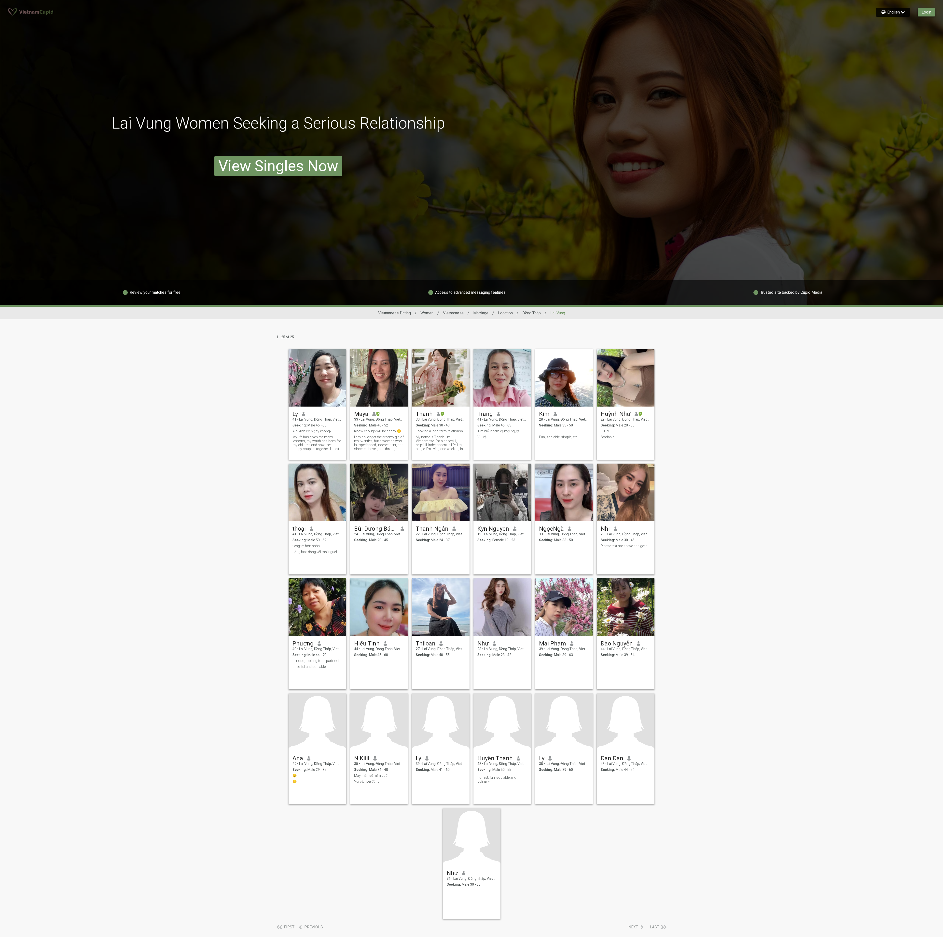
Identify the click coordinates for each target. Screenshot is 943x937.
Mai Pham (552, 643)
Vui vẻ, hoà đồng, (367, 781)
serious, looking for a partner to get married (317, 661)
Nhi (605, 528)
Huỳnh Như (616, 413)
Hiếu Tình (367, 643)
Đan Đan (612, 758)
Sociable (607, 437)
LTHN (605, 431)
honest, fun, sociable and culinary (496, 779)
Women (426, 313)
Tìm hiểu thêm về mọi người (498, 431)
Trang (485, 413)
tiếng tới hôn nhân (306, 546)
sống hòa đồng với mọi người (314, 552)
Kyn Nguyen (493, 528)
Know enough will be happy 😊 (377, 431)
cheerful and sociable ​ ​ (309, 667)
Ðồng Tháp (531, 313)
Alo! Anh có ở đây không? (311, 431)
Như (483, 643)
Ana (297, 758)
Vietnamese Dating (394, 313)
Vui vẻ (481, 437)
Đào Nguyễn (617, 643)
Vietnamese (453, 313)
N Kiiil (361, 758)
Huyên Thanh (495, 758)
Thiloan (425, 643)
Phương (303, 643)
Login (926, 12)
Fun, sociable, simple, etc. (558, 437)
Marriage (480, 313)
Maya (361, 413)
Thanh (424, 413)
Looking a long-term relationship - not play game (441, 431)
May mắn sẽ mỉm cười (371, 775)
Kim (544, 413)
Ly (295, 413)
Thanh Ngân (432, 528)
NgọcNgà (551, 528)
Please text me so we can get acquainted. (626, 546)
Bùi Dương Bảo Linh (375, 528)
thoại (299, 528)
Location (505, 313)
